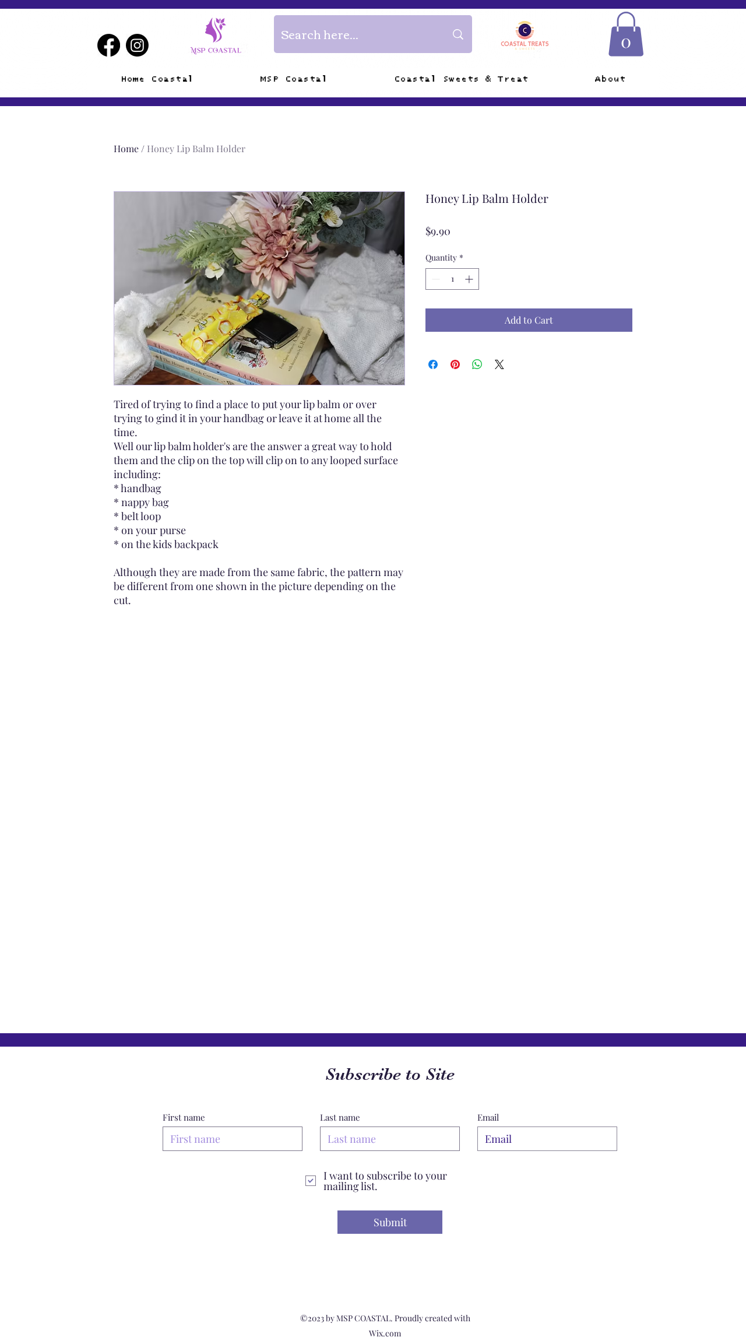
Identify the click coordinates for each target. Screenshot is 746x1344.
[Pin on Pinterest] (455, 364)
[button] (626, 34)
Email (488, 1117)
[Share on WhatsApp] (477, 364)
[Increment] (470, 279)
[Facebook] (108, 45)
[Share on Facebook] (433, 364)
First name (184, 1117)
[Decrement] (434, 279)
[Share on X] (499, 364)
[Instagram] (137, 45)
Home (126, 148)
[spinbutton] (452, 279)
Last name (340, 1117)
